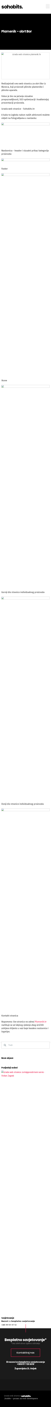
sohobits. (12, 6)
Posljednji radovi (9, 1067)
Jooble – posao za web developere (21, 1398)
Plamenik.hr (41, 1021)
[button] (48, 6)
